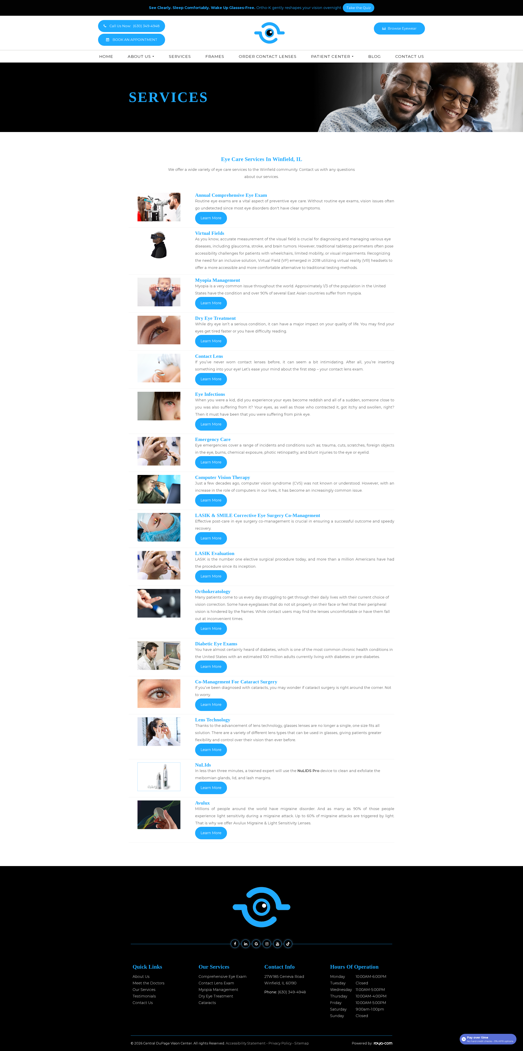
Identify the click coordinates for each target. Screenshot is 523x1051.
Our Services (144, 989)
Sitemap (301, 1043)
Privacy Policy (280, 1043)
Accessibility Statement (246, 1043)
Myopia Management (218, 989)
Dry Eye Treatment (216, 996)
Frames (214, 56)
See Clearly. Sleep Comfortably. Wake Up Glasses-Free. (202, 8)
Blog (374, 56)
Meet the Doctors (148, 983)
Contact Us (409, 56)
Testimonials (144, 996)
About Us (141, 976)
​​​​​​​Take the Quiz (358, 8)
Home (106, 56)
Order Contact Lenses (267, 56)
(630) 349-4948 (292, 992)
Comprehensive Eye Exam (223, 976)
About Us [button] (139, 56)
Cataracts (207, 1003)
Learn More (211, 218)
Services (180, 56)
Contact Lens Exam (216, 983)
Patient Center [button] (330, 56)
